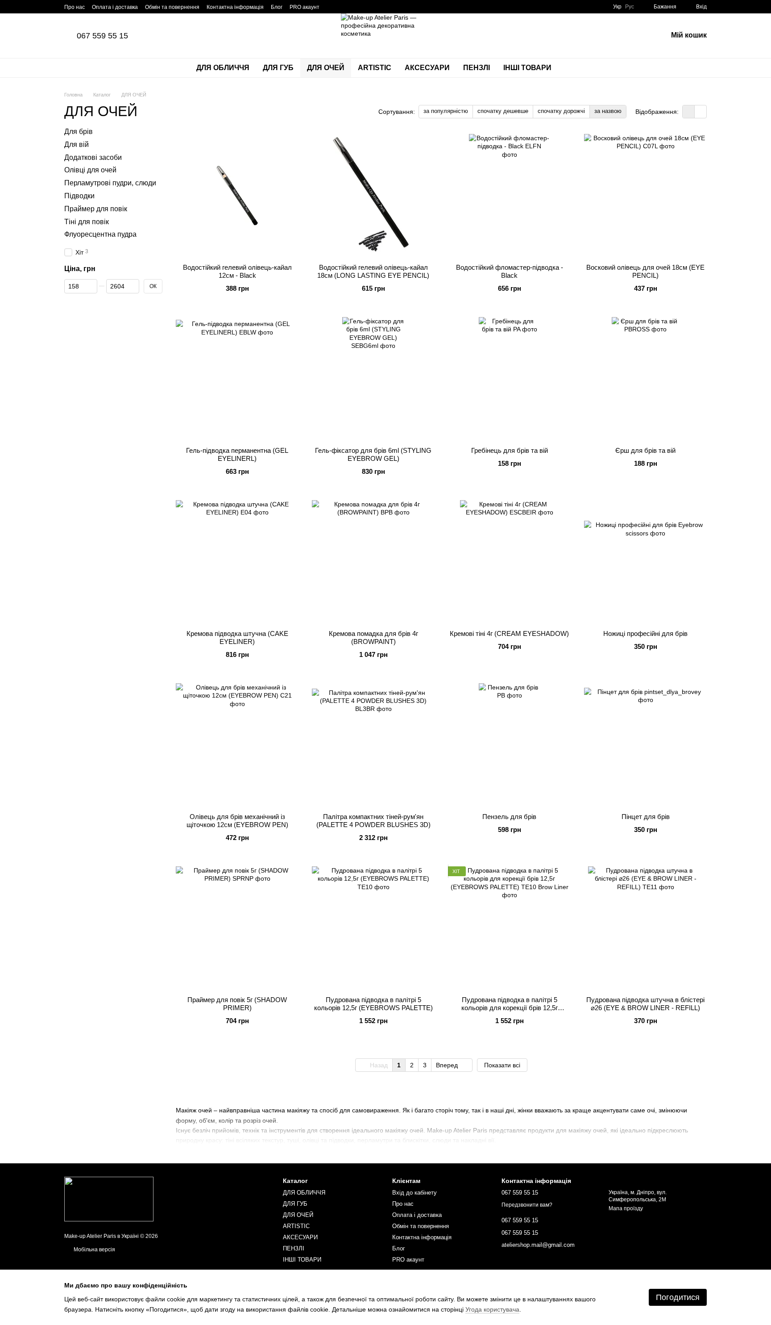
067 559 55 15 (102, 36)
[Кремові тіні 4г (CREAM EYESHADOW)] (509, 561)
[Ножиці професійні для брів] (645, 561)
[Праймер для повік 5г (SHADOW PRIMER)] (237, 927)
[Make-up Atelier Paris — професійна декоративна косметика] (108, 1198)
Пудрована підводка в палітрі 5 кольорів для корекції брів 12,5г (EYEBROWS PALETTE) (509, 1008)
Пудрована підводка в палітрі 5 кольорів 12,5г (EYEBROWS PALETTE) (373, 1004)
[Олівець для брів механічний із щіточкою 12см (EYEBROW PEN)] (237, 744)
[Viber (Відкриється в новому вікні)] (353, 6)
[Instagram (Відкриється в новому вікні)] (332, 6)
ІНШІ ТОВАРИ (527, 67)
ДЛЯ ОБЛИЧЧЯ (222, 67)
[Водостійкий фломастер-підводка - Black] (509, 195)
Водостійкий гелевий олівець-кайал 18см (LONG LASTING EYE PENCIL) (373, 271)
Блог (276, 7)
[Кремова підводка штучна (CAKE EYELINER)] (237, 561)
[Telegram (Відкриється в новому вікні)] (342, 6)
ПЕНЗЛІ (476, 67)
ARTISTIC (374, 67)
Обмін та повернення (172, 7)
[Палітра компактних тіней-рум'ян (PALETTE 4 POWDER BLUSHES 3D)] (373, 744)
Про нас (74, 7)
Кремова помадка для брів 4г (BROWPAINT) (373, 637)
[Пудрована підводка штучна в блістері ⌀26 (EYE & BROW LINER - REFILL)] (645, 927)
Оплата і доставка (115, 7)
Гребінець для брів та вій (509, 450)
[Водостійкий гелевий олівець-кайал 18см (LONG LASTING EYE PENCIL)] (373, 195)
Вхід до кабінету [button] (414, 1192)
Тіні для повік (86, 222)
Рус (629, 6)
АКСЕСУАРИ (427, 67)
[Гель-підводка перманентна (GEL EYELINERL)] (237, 378)
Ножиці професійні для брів (645, 633)
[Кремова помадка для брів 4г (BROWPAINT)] (373, 561)
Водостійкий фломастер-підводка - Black (509, 271)
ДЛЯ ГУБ (278, 67)
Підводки (79, 196)
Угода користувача (492, 1309)
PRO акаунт (304, 7)
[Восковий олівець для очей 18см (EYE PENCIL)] (645, 195)
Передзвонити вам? (527, 1205)
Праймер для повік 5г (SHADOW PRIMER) (237, 1004)
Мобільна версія (93, 1249)
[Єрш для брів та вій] (645, 378)
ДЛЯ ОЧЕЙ (325, 67)
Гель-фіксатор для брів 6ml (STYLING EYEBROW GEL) (373, 454)
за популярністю (445, 111)
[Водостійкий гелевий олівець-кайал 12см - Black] (237, 195)
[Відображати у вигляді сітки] (689, 111)
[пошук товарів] (574, 68)
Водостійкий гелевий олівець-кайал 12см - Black (237, 271)
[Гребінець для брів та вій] (509, 378)
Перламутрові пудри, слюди (110, 183)
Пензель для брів (509, 816)
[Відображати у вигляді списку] (700, 111)
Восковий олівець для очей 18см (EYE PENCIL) (645, 271)
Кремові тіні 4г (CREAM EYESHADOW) (509, 633)
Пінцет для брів (646, 816)
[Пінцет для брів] (645, 744)
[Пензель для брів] (509, 744)
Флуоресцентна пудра (100, 234)
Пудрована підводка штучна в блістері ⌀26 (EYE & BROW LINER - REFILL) (645, 1004)
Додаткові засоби (93, 157)
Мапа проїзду (626, 1208)
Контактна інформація (235, 7)
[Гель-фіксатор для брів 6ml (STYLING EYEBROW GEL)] (373, 378)
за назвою (608, 111)
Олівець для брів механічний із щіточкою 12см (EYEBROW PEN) (237, 820)
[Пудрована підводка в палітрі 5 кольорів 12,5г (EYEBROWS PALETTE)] (373, 927)
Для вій (76, 144)
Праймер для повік (95, 209)
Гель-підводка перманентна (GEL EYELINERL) (237, 454)
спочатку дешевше (502, 111)
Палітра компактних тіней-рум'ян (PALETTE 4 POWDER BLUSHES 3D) (373, 820)
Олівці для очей (90, 170)
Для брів (78, 131)
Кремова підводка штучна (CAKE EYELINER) (237, 637)
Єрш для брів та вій (645, 450)
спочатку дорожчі (561, 111)
